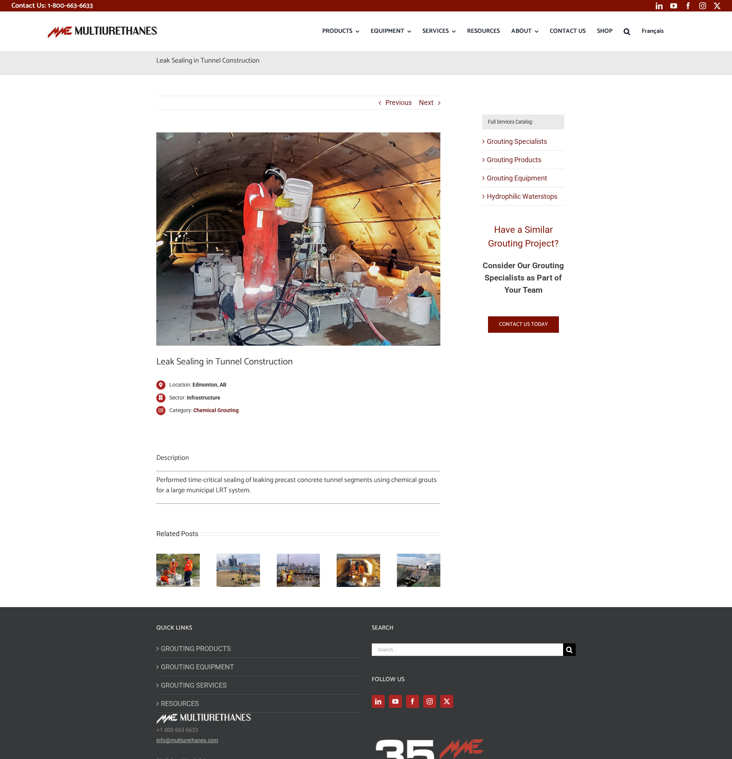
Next (426, 102)
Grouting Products (514, 160)
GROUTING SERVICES (194, 685)
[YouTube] (395, 701)
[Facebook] (412, 701)
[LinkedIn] (378, 701)
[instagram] (702, 5)
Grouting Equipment (517, 178)
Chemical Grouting (216, 410)
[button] (627, 31)
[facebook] (688, 5)
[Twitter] (446, 701)
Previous (398, 102)
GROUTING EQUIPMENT (197, 667)
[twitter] (717, 5)
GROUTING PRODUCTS (196, 649)
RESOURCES (180, 703)
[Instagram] (429, 701)
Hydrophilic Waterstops (522, 196)
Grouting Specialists (517, 141)
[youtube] (673, 5)
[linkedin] (659, 5)
